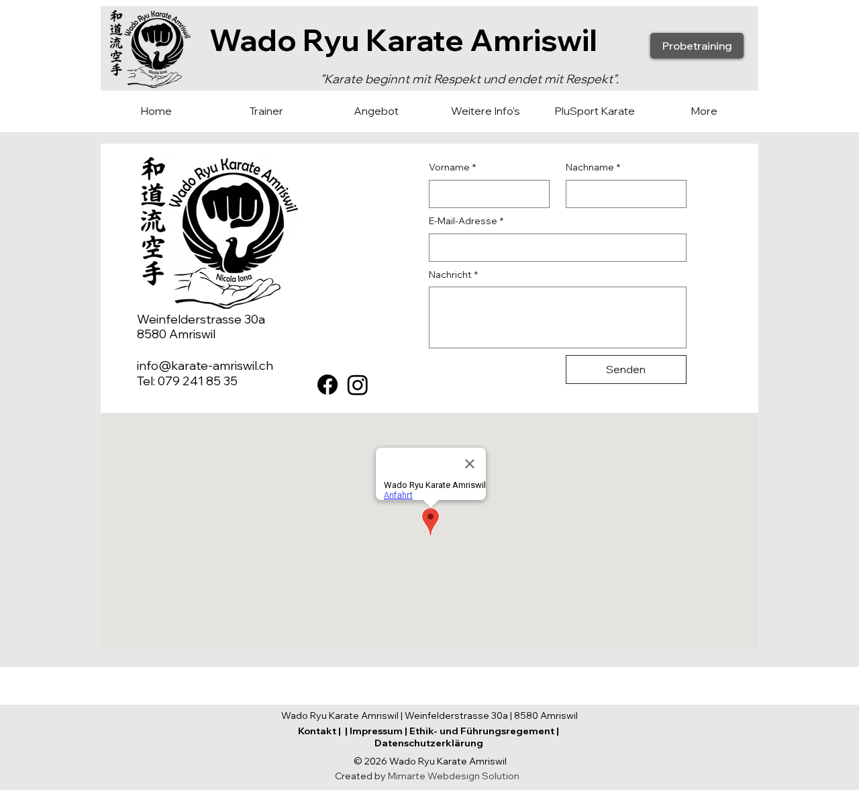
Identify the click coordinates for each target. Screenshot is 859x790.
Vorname (452, 167)
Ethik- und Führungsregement (481, 731)
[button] (375, 111)
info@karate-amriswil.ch (205, 365)
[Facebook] (327, 384)
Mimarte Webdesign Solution (453, 776)
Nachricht (453, 274)
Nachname (593, 167)
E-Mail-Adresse (466, 221)
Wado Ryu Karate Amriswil (403, 39)
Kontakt (317, 731)
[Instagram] (357, 384)
